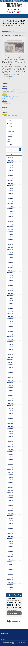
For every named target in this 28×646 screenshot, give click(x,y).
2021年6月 (10, 313)
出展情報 (4, 88)
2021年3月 (10, 321)
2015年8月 (10, 492)
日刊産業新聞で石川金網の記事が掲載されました (11, 115)
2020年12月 (10, 329)
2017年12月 (10, 421)
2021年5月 (10, 316)
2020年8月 (10, 339)
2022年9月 (10, 275)
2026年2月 (10, 173)
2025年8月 (10, 185)
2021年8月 (10, 308)
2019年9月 (10, 367)
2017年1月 (10, 449)
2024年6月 (10, 221)
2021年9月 (10, 306)
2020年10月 (10, 334)
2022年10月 (10, 272)
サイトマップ (3, 636)
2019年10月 (10, 364)
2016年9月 (10, 459)
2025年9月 (10, 183)
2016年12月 (10, 451)
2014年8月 (10, 523)
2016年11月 (10, 454)
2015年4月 (10, 503)
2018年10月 (10, 395)
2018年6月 (10, 405)
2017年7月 (10, 433)
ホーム (2, 630)
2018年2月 (10, 416)
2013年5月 (10, 541)
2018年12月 (10, 390)
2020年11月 (10, 331)
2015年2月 (10, 508)
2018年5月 (10, 408)
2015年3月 (10, 505)
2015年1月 (10, 510)
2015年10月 (10, 487)
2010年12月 (10, 569)
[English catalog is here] (13, 12)
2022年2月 (10, 293)
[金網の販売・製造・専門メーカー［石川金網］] (14, 6)
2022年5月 (10, 285)
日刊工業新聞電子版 (11, 74)
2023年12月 (10, 236)
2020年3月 (10, 352)
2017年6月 (10, 436)
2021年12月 (10, 298)
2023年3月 (10, 260)
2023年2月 (10, 262)
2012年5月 (10, 551)
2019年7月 (10, 372)
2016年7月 (10, 464)
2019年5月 (10, 377)
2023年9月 (10, 244)
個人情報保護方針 (4, 633)
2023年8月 (10, 247)
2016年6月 (10, 467)
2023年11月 (10, 239)
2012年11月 (10, 549)
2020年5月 (10, 346)
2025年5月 (10, 193)
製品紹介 (10, 144)
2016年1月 (10, 479)
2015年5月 (10, 500)
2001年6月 (10, 584)
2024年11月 (10, 208)
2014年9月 (10, 520)
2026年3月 (10, 170)
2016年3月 (10, 474)
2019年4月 (10, 380)
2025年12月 (10, 178)
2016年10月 (10, 456)
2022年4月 (10, 288)
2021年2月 (10, 323)
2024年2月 (10, 231)
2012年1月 (10, 556)
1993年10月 (10, 589)
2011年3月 (10, 566)
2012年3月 (10, 554)
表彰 (9, 141)
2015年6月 (10, 497)
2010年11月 (10, 572)
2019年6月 (10, 375)
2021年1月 (10, 326)
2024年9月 (10, 213)
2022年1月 (10, 295)
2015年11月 (10, 485)
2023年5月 (10, 254)
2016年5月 (10, 469)
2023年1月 (10, 265)
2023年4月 (10, 257)
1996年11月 (10, 587)
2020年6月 (10, 344)
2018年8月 (10, 400)
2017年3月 (10, 444)
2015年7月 (10, 495)
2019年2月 (10, 385)
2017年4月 (10, 441)
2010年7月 (10, 574)
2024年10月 (10, 211)
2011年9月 (10, 561)
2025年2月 (10, 201)
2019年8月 (10, 370)
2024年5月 (10, 224)
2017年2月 (10, 446)
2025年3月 (10, 198)
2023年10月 (10, 242)
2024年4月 (10, 226)
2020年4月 (10, 349)
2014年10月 (10, 518)
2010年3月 (10, 582)
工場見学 (10, 136)
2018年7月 (10, 403)
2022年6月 (10, 282)
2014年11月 (10, 515)
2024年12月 (10, 206)
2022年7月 (10, 280)
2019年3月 (10, 382)
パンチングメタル (12, 128)
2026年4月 (10, 167)
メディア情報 (11, 31)
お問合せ (3, 639)
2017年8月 (10, 431)
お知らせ (4, 31)
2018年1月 (10, 418)
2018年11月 (10, 392)
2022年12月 (10, 267)
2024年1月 (10, 234)
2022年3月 (10, 290)
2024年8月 (10, 216)
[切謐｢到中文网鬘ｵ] (18, 12)
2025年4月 (10, 196)
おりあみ (10, 123)
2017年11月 (10, 423)
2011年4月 (10, 564)
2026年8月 (10, 157)
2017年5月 (10, 439)
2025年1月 (10, 203)
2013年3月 (10, 543)
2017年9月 (10, 428)
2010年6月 (10, 577)
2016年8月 (10, 462)
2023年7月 (10, 249)
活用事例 (10, 139)
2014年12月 (10, 513)
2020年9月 (10, 336)
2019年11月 (10, 362)
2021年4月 (10, 318)
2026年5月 (10, 165)
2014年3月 (10, 531)
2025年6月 (10, 190)
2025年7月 (10, 188)
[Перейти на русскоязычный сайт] (15, 12)
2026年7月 (10, 160)
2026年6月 (10, 162)
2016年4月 (10, 472)
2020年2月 (10, 354)
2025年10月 (10, 180)
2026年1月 (10, 175)
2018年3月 (10, 413)
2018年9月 (10, 398)
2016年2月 (10, 477)
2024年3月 (10, 229)
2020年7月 (10, 341)
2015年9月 (10, 490)
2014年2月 (10, 533)
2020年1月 (10, 357)
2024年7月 (10, 219)
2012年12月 (10, 546)
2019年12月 (10, 359)
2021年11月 (10, 300)
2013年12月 (10, 538)
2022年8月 (10, 277)
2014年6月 (10, 528)
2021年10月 (10, 303)
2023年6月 (10, 252)
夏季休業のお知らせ (6, 103)
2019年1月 (10, 387)
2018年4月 (10, 410)
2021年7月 (10, 311)
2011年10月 (10, 559)
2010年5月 (10, 579)
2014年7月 (10, 525)
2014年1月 (10, 536)
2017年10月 (10, 426)
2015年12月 (10, 482)
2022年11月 (10, 270)
